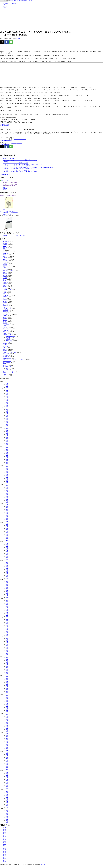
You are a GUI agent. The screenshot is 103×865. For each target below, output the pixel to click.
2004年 (4, 852)
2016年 (4, 835)
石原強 (4, 249)
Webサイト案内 (6, 362)
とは (10, 182)
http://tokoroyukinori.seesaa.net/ (20, 139)
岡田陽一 (5, 291)
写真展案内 (5, 161)
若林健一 (5, 320)
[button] (2, 42)
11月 (7, 405)
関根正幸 (5, 333)
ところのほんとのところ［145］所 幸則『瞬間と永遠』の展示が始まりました (22, 164)
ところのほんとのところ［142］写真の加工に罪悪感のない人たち (19, 168)
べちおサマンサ (7, 289)
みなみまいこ (6, 346)
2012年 (4, 841)
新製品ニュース (7, 358)
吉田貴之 (5, 325)
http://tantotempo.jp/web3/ (5, 124)
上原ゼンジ (5, 260)
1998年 (4, 861)
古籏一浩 (5, 244)
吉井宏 (4, 254)
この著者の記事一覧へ (5, 174)
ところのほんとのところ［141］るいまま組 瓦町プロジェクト (18, 170)
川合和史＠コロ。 (7, 314)
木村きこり (5, 344)
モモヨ (4, 246)
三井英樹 (5, 247)
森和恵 (4, 304)
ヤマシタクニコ (7, 266)
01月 (7, 383)
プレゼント (5, 365)
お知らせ (8, 368)
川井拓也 (5, 299)
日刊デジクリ (6, 375)
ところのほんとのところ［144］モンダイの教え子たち (16, 165)
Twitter (4, 7)
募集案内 (5, 364)
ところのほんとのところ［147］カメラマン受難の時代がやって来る (20, 160)
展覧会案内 (5, 355)
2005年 (4, 851)
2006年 (4, 849)
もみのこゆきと (7, 295)
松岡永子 (8, 339)
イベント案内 (6, 353)
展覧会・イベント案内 (8, 158)
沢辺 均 (4, 307)
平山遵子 (5, 318)
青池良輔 (5, 273)
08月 (7, 400)
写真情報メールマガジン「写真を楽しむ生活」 (14, 235)
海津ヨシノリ (6, 256)
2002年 (4, 855)
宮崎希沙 (5, 315)
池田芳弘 (5, 343)
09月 (7, 402)
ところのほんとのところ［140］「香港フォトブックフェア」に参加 (20, 171)
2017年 (4, 833)
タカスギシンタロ (10, 336)
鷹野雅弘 (5, 265)
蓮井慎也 (5, 301)
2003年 (4, 854)
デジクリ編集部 (7, 366)
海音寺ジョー (9, 340)
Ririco (4, 312)
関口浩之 (5, 321)
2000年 (4, 858)
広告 (7, 369)
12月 (7, 406)
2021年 (4, 827)
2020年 (4, 829)
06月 (7, 397)
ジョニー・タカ (7, 308)
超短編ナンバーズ (7, 334)
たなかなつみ (9, 342)
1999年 (4, 860)
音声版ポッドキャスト (8, 371)
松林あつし (5, 282)
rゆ (3, 250)
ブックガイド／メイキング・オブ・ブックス (14, 359)
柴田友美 (8, 337)
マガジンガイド (7, 361)
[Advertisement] (42, 19)
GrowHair (5, 263)
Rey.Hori (5, 292)
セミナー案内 (6, 356)
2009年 (4, 845)
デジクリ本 (5, 374)
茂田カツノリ (6, 259)
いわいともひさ (7, 324)
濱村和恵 (5, 350)
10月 (7, 403)
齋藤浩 (4, 280)
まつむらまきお (7, 251)
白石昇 (4, 267)
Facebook (5, 6)
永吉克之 (5, 257)
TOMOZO (5, 330)
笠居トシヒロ (6, 253)
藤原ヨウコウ (6, 331)
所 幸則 (5, 288)
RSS (4, 4)
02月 (7, 384)
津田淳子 (5, 286)
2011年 (4, 842)
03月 (7, 386)
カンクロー (5, 327)
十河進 (4, 262)
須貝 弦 (5, 275)
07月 (7, 399)
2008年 (4, 847)
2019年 (4, 830)
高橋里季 (5, 278)
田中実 (4, 347)
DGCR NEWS (6, 241)
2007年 (4, 848)
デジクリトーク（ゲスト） (9, 352)
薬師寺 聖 (5, 305)
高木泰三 (5, 296)
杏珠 (4, 293)
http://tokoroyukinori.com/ (16, 143)
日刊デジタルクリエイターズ (24, 0)
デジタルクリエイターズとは (10, 3)
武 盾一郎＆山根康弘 (8, 270)
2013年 (4, 839)
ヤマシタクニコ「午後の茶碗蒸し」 (9, 195)
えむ (4, 298)
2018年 (4, 832)
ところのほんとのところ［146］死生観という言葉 (15, 163)
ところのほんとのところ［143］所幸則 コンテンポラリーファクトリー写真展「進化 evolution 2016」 (28, 167)
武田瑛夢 (5, 285)
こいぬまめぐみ (7, 328)
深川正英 (5, 272)
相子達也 (5, 283)
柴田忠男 (5, 349)
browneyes (5, 311)
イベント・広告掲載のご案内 (10, 184)
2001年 (4, 857)
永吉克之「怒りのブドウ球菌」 (8, 211)
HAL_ (4, 279)
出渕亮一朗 (5, 310)
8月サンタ (5, 269)
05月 (7, 396)
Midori (4, 276)
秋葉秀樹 (5, 302)
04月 (7, 387)
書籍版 (4, 214)
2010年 (4, 844)
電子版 (4, 209)
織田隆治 (5, 317)
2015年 (4, 836)
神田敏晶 (5, 243)
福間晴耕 (5, 323)
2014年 (4, 838)
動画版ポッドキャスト (8, 372)
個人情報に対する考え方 (9, 185)
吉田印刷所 (44, 864)
